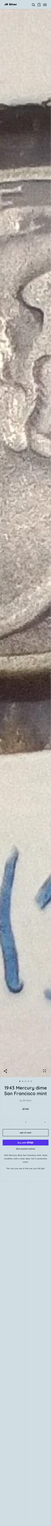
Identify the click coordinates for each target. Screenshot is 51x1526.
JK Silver (27, 1100)
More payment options (25, 1149)
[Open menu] (45, 4)
